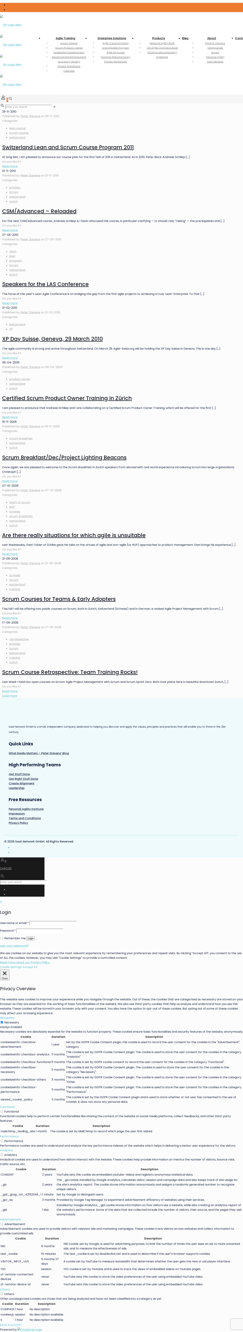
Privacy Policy (18, 823)
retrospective (19, 639)
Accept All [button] (30, 967)
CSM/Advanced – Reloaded (39, 211)
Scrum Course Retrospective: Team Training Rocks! (70, 672)
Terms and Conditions (25, 818)
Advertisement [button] (10, 1219)
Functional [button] (7, 1107)
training (14, 589)
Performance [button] (9, 1136)
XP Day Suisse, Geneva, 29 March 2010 (52, 339)
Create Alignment (21, 783)
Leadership (17, 788)
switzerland (17, 137)
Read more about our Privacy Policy (25, 962)
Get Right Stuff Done (23, 779)
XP (11, 329)
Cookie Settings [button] (11, 967)
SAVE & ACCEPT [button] (11, 1325)
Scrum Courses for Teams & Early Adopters (59, 599)
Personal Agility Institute (26, 809)
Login (30, 938)
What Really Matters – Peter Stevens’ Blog (39, 753)
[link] (54, 107)
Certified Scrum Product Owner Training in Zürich (67, 398)
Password (8, 931)
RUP (12, 507)
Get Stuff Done (19, 774)
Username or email (14, 923)
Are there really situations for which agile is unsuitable (74, 535)
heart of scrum (19, 502)
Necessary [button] (7, 1018)
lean (12, 256)
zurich (13, 201)
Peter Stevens (30, 116)
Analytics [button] (6, 1150)
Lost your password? (14, 946)
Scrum (13, 192)
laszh (12, 251)
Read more (10, 166)
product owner (19, 379)
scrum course (18, 133)
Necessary (11, 1022)
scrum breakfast (21, 438)
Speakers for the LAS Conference (45, 284)
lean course (17, 128)
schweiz (14, 188)
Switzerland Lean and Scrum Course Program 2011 (68, 147)
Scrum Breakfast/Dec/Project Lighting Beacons (64, 457)
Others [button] (5, 1289)
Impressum (17, 814)
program (15, 261)
